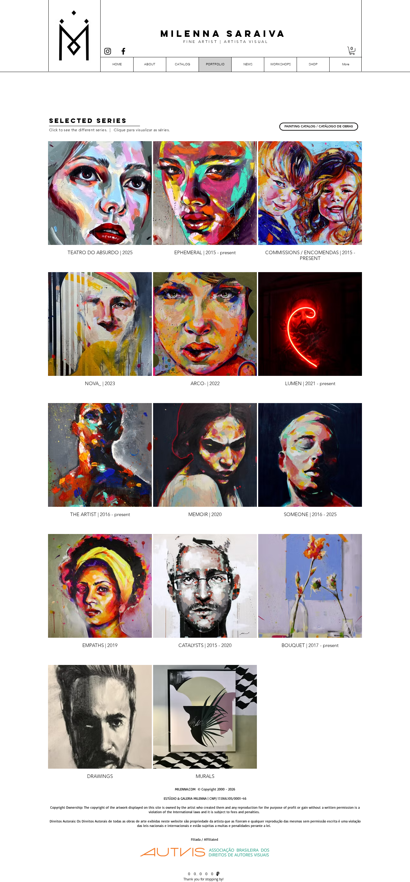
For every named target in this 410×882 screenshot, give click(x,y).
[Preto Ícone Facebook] (123, 51)
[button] (352, 51)
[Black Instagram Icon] (107, 51)
